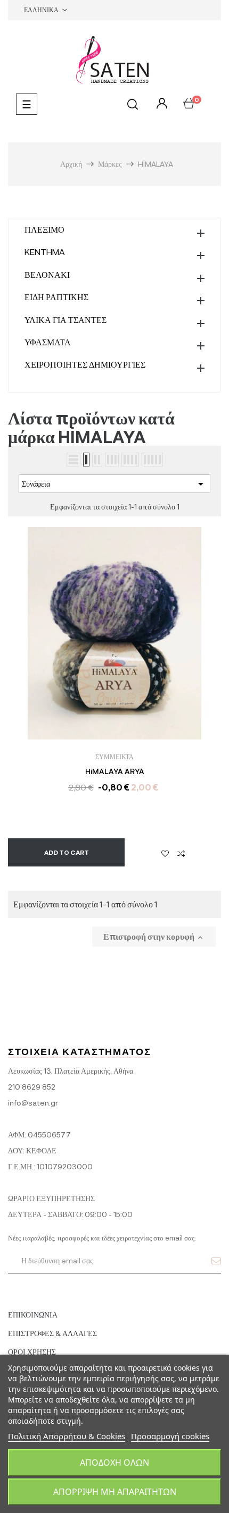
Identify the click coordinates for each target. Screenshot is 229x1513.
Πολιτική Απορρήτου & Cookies (66, 1436)
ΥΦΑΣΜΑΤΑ (47, 342)
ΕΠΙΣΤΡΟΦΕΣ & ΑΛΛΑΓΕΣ (52, 1333)
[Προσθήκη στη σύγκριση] (181, 853)
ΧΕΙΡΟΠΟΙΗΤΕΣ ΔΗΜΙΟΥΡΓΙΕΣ (84, 364)
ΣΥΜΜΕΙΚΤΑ (114, 756)
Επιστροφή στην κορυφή (154, 936)
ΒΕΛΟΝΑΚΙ (47, 274)
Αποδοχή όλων (114, 1462)
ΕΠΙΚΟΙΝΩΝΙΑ (33, 1314)
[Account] (160, 104)
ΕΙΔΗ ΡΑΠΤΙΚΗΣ (56, 297)
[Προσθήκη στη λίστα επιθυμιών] (165, 853)
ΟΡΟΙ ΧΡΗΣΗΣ (32, 1351)
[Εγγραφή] (216, 1260)
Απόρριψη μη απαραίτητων (114, 1492)
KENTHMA (44, 251)
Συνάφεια (114, 484)
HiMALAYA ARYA (114, 771)
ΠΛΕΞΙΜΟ (44, 229)
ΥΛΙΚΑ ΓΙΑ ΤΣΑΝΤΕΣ (65, 319)
